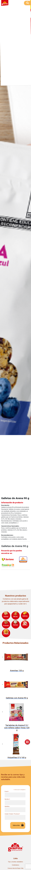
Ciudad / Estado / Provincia (12, 814)
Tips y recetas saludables (15, 862)
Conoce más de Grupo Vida (15, 868)
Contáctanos (15, 865)
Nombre (7, 799)
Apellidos (7, 806)
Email (7, 791)
